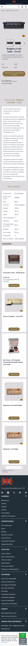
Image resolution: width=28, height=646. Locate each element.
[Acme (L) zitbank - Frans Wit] (14, 302)
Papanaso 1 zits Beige (10, 449)
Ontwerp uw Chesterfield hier (10, 569)
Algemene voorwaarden (8, 516)
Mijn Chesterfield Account (8, 613)
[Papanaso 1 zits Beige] (14, 435)
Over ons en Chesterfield (8, 579)
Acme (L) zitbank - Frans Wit (13, 316)
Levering (3, 503)
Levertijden (4, 591)
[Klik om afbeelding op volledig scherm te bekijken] (14, 25)
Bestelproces (5, 500)
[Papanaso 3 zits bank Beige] (14, 391)
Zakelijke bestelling (6, 544)
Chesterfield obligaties (7, 597)
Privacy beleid (5, 513)
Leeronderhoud (5, 538)
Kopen (3, 528)
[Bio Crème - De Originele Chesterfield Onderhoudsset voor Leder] (14, 346)
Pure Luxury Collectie (7, 566)
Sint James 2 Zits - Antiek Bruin (14, 273)
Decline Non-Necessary (23, 641)
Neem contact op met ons (8, 616)
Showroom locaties (7, 535)
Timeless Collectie (6, 560)
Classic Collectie (5, 553)
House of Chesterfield (7, 600)
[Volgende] (24, 43)
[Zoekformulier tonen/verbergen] (19, 7)
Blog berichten (5, 629)
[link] (7, 467)
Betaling (3, 532)
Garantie (3, 506)
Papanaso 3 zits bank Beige (12, 405)
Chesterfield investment (8, 594)
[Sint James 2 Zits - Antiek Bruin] (14, 259)
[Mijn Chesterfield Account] (22, 6)
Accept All (22, 635)
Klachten (3, 510)
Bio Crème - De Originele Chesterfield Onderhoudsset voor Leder (13, 362)
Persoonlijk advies (6, 525)
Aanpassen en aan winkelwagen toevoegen (14, 74)
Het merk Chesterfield (7, 588)
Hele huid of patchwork (8, 582)
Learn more (4, 642)
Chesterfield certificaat (8, 541)
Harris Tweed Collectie (7, 557)
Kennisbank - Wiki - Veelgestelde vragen (13, 625)
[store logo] (14, 2)
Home (3, 10)
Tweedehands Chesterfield (9, 603)
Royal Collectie (5, 563)
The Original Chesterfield (8, 585)
